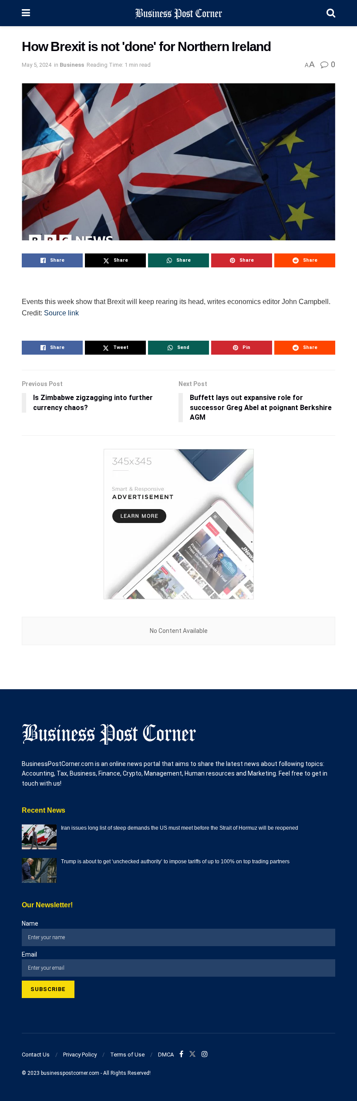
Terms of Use (127, 1054)
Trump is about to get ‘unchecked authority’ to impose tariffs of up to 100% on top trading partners (175, 861)
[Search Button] (331, 13)
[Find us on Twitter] (192, 1054)
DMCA (166, 1054)
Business (72, 65)
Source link (61, 313)
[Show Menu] (26, 13)
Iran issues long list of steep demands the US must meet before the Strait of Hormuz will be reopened (179, 828)
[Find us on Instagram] (205, 1054)
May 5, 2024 (36, 65)
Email (29, 954)
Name (30, 923)
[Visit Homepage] (178, 13)
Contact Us (36, 1054)
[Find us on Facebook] (181, 1054)
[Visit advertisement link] (178, 524)
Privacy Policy (80, 1054)
